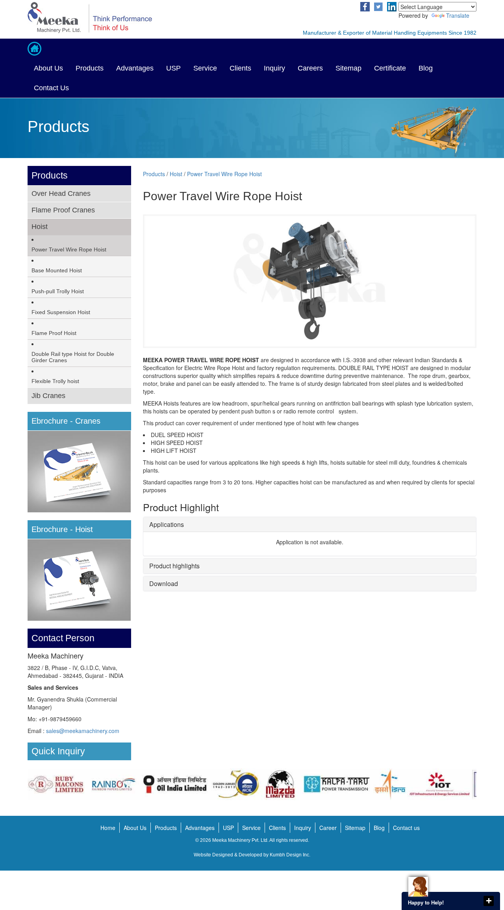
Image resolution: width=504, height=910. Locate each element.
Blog (426, 68)
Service (205, 68)
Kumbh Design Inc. (290, 855)
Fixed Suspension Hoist (61, 312)
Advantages (135, 68)
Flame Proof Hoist (54, 333)
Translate (457, 15)
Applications (166, 524)
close (489, 901)
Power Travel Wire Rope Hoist (69, 249)
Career (328, 828)
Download (163, 583)
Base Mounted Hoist (57, 270)
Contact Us (51, 88)
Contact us (406, 828)
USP (173, 68)
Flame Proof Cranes (63, 210)
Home (107, 828)
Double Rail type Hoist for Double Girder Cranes (73, 357)
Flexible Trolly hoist (55, 381)
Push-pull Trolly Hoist (58, 291)
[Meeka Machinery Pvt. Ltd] (137, 17)
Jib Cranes (48, 396)
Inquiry (274, 68)
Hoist (40, 227)
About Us (48, 68)
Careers (310, 68)
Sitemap (348, 68)
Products (90, 68)
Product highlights (174, 565)
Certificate (390, 68)
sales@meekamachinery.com (82, 731)
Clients (240, 68)
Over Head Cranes (61, 193)
